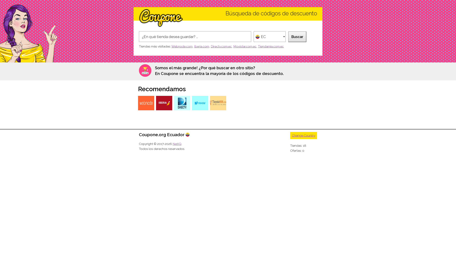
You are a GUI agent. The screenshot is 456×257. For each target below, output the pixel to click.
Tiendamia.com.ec (271, 46)
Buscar (297, 36)
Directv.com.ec (221, 46)
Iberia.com (201, 46)
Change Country (303, 135)
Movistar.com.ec (244, 46)
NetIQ (177, 144)
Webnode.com (182, 46)
